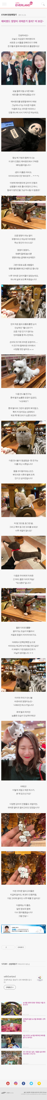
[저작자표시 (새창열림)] (27, 947)
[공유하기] (9, 947)
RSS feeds (44, 1092)
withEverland (10, 976)
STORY (4, 964)
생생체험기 (13, 964)
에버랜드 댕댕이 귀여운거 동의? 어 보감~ (22, 21)
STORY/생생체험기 (9, 14)
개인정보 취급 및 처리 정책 (36, 1092)
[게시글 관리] (12, 947)
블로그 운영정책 (27, 1092)
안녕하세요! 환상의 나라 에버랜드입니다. (18, 980)
